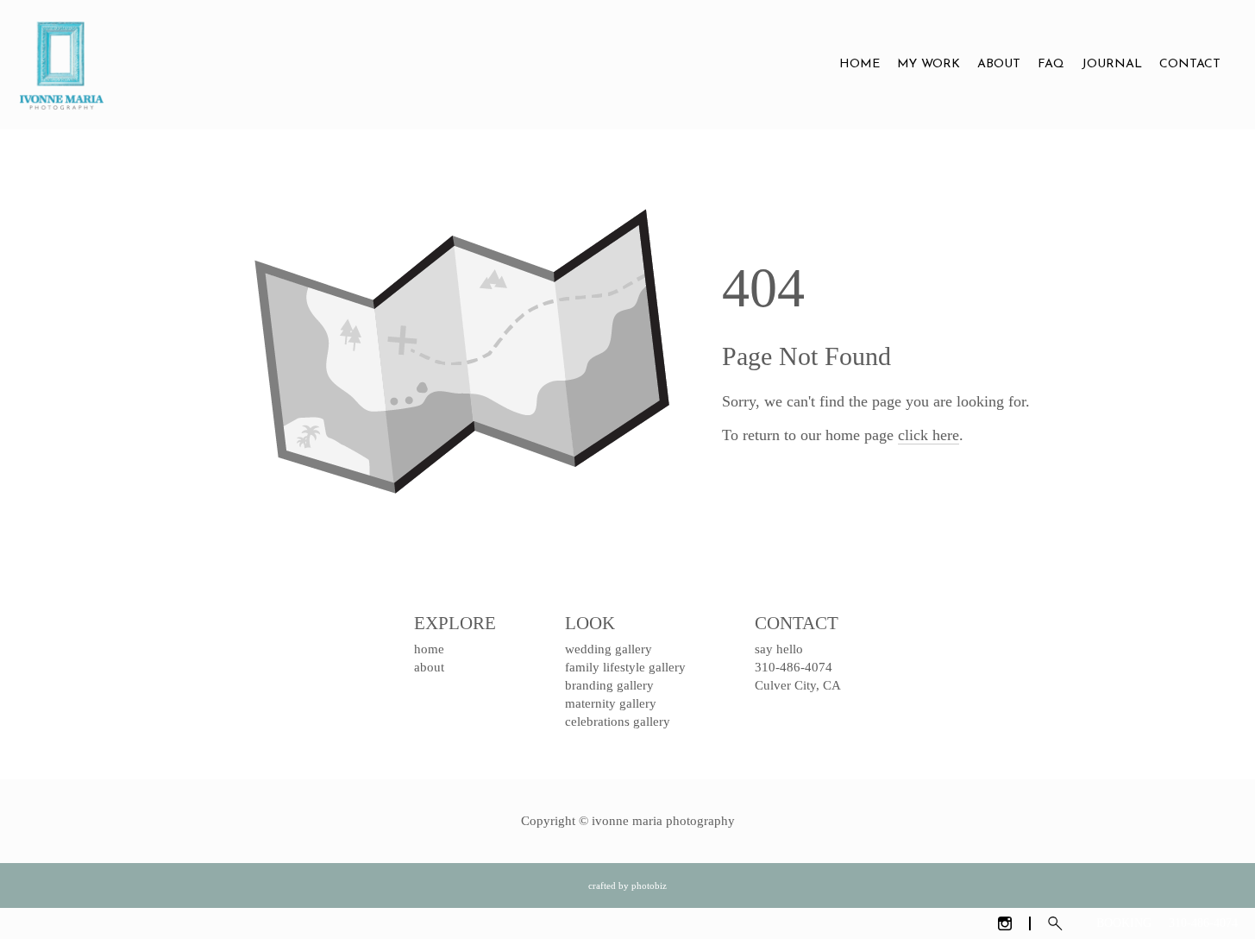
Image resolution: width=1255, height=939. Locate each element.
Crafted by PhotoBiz (627, 885)
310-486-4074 (1203, 923)
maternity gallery (610, 703)
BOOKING (1123, 923)
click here (928, 435)
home (429, 649)
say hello (779, 649)
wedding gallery (608, 649)
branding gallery (609, 685)
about (429, 667)
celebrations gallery (617, 721)
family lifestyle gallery (625, 667)
